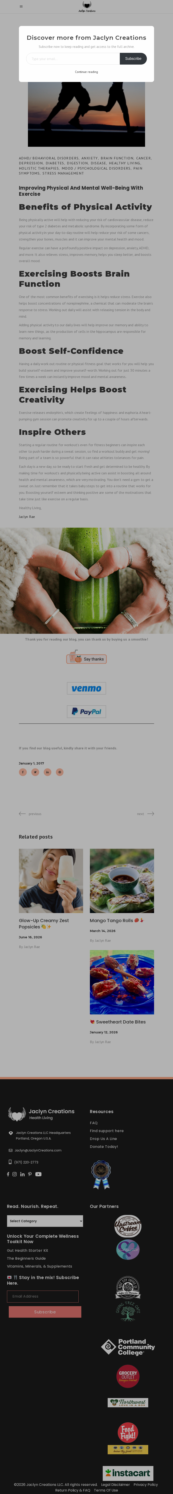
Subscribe (133, 59)
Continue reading (86, 72)
